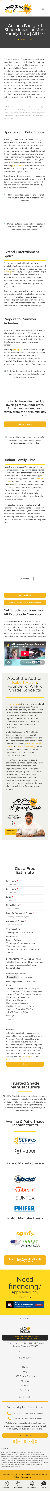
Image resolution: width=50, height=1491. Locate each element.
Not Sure (35, 949)
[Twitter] (19, 1441)
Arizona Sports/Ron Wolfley (20, 1009)
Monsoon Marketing (29, 1474)
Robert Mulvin (24, 682)
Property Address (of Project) (19, 913)
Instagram (34, 988)
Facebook (22, 988)
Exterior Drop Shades (18, 949)
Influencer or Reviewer (18, 1003)
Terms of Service (28, 1477)
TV (18, 994)
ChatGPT (38, 994)
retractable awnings (27, 746)
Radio (11, 994)
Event (31, 1006)
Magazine (37, 991)
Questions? (25, 579)
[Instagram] (25, 1441)
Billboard (27, 994)
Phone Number (13, 905)
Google (11, 988)
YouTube (17, 991)
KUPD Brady (14, 1012)
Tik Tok (27, 991)
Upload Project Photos (16, 973)
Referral (10, 985)
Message (10, 1015)
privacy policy (28, 1056)
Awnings (12, 943)
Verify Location (13, 929)
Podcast (23, 1000)
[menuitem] (25, 1367)
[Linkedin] (35, 1441)
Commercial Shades (29, 943)
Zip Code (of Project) (15, 921)
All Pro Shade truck (16, 1006)
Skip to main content (6, 1)
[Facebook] (14, 1441)
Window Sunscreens (17, 946)
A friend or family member (20, 997)
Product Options (13, 940)
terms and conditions (15, 1059)
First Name (11, 881)
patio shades (18, 165)
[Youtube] (30, 1441)
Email (9, 897)
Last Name (11, 889)
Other (10, 952)
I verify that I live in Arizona (20, 932)
